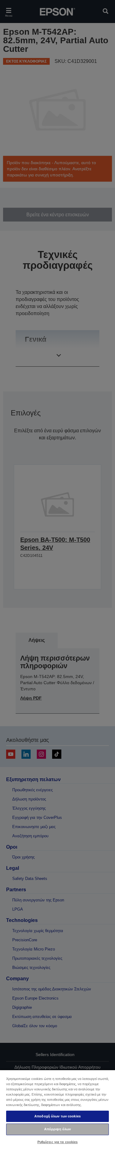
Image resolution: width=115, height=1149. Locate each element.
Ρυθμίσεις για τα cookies (57, 1142)
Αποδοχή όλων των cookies (57, 1116)
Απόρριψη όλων (57, 1129)
